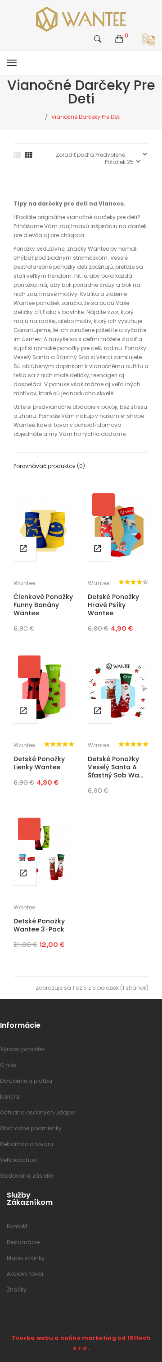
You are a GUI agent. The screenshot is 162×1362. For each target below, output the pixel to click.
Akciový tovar (25, 1274)
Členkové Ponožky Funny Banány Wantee (43, 605)
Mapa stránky (26, 1258)
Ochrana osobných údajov (37, 1112)
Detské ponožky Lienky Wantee (39, 763)
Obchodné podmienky (31, 1128)
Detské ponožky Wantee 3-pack (39, 925)
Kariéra (9, 1096)
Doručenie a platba (26, 1081)
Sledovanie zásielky (27, 1175)
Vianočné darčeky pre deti (86, 117)
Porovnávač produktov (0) (49, 466)
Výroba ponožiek (22, 1049)
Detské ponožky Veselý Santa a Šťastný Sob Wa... (115, 767)
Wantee (25, 583)
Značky (17, 1289)
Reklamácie (23, 1242)
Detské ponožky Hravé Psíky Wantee (113, 605)
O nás (8, 1065)
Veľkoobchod (18, 1160)
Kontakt (17, 1226)
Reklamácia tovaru (26, 1144)
